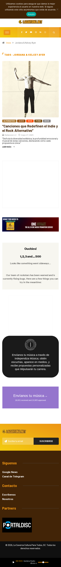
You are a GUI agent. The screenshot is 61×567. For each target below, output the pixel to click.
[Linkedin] (40, 32)
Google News (9, 472)
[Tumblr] (45, 32)
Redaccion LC (10, 135)
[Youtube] (31, 32)
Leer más (6, 147)
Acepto (31, 14)
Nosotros (7, 499)
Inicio (8, 43)
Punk (38, 121)
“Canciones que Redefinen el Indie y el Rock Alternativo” (30, 128)
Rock (46, 121)
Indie (30, 121)
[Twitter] (26, 32)
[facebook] (21, 32)
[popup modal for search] (54, 32)
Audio (21, 121)
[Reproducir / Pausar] (13, 562)
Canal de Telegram (13, 476)
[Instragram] (36, 32)
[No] (57, 9)
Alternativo (9, 121)
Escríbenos (9, 495)
